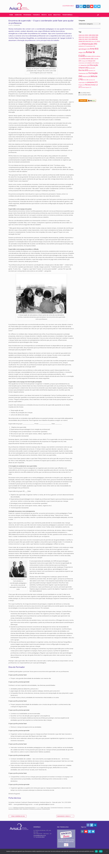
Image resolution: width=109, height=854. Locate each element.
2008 (94, 39)
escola (92, 68)
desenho (85, 65)
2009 (82, 41)
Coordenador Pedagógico (56, 807)
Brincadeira (89, 56)
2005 (94, 37)
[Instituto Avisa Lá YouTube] (91, 6)
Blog (50, 15)
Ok (96, 851)
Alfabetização (89, 44)
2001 (88, 35)
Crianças (91, 61)
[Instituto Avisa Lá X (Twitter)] (81, 6)
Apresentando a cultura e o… (65, 816)
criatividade (82, 63)
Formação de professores (35, 809)
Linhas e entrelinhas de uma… (17, 816)
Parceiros (36, 15)
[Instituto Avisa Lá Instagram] (88, 6)
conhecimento (87, 59)
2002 (42, 807)
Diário (20, 809)
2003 (81, 37)
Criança (84, 61)
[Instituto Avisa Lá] (19, 6)
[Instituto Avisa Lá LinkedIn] (84, 6)
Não (101, 851)
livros (85, 80)
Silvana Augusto (46, 809)
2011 (93, 41)
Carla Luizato (47, 807)
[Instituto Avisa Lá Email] (98, 6)
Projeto (82, 85)
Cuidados (91, 63)
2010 (88, 41)
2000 (81, 35)
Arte (94, 48)
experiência (25, 809)
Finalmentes (83, 73)
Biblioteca (57, 15)
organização (83, 82)
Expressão (91, 70)
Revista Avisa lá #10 (30, 807)
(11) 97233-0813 (68, 6)
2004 (88, 37)
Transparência (67, 15)
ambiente (82, 46)
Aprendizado (90, 46)
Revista (44, 15)
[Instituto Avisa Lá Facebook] (77, 6)
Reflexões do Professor (19, 807)
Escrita (83, 70)
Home (11, 15)
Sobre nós (18, 15)
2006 (81, 39)
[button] (97, 15)
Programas (27, 15)
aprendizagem (84, 49)
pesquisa (92, 82)
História (87, 76)
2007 (88, 39)
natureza (92, 79)
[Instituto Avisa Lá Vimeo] (95, 6)
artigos (82, 52)
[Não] (107, 851)
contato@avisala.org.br (39, 835)
